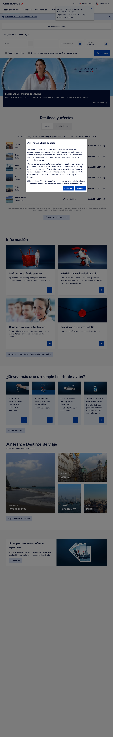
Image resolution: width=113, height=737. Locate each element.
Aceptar (80, 188)
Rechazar (68, 188)
